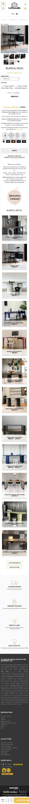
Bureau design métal (14, 351)
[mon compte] (25, 4)
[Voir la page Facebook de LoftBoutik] (1, 764)
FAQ (2, 728)
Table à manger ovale (14, 466)
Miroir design (4, 753)
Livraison (3, 719)
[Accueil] (14, 5)
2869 (18, 381)
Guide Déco (4, 724)
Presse (2, 726)
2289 (18, 438)
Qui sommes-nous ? (6, 716)
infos (14, 150)
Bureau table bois (11, 107)
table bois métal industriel (14, 494)
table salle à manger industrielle (9, 747)
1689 (14, 553)
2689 (14, 410)
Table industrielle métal (14, 408)
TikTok (9, 764)
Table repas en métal (14, 437)
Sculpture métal (5, 751)
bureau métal (19, 129)
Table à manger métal (14, 237)
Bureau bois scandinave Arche (14, 552)
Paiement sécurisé (5, 721)
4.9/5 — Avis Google (7, 766)
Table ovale (14, 294)
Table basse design (6, 746)
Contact (3, 717)
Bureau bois (14, 68)
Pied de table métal (6, 754)
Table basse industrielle (7, 742)
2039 (14, 496)
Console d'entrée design (7, 744)
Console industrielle (6, 749)
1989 (14, 267)
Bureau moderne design (14, 523)
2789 (14, 238)
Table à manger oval (14, 380)
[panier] (25, 8)
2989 (11, 381)
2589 (14, 295)
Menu (13, 14)
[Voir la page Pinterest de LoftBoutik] (5, 764)
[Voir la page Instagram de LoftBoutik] (3, 764)
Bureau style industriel (15, 323)
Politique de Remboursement (8, 723)
